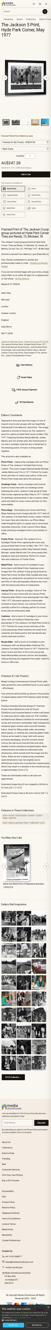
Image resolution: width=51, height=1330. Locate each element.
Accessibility (8, 1191)
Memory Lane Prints (16, 823)
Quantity (20, 156)
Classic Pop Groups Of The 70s (36, 342)
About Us (6, 1142)
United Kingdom (21, 815)
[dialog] (25, 1317)
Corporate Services (11, 1169)
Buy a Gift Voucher (10, 1180)
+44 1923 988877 (13, 1256)
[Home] (10, 4)
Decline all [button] (37, 1325)
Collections (31, 19)
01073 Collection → (13, 1077)
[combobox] (22, 11)
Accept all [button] (13, 1325)
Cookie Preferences (11, 1240)
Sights (5, 818)
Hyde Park (12, 818)
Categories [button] (8, 19)
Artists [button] (20, 19)
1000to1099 (34, 823)
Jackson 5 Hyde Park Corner (12, 342)
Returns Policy (8, 1207)
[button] (25, 1320)
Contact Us (7, 1251)
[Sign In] (46, 4)
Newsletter (7, 1235)
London (39, 815)
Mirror (26, 823)
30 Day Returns (22, 278)
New (4, 1164)
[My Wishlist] (34, 4)
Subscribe (41, 1123)
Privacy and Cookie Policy (21, 1317)
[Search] (44, 11)
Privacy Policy (8, 1202)
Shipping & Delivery (11, 1213)
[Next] (46, 77)
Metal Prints (7, 1229)
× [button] (48, 1307)
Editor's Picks (8, 1153)
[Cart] (40, 4)
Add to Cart (26, 174)
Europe (11, 815)
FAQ (4, 1196)
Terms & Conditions (11, 1218)
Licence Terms (9, 1224)
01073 (42, 823)
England (31, 815)
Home (5, 815)
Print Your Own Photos (12, 1175)
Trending (6, 1158)
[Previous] (4, 77)
